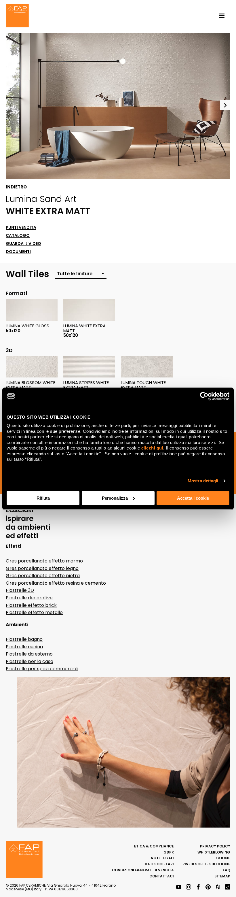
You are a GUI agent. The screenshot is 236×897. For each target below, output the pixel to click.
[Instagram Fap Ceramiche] (188, 887)
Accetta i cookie (193, 498)
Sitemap (222, 876)
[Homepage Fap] (17, 16)
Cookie (223, 858)
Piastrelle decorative (29, 597)
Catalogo (18, 235)
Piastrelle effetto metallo (34, 612)
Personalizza (115, 498)
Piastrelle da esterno (29, 654)
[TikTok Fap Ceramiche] (227, 887)
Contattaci (161, 876)
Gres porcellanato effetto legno (42, 568)
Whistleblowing (213, 852)
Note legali (162, 858)
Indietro (16, 187)
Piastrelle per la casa (29, 661)
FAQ (226, 870)
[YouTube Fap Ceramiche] (178, 887)
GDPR (168, 852)
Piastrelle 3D (20, 590)
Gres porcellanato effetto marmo (44, 561)
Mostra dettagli (203, 480)
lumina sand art (41, 198)
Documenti (18, 252)
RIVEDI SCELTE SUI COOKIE (206, 864)
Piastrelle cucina (24, 646)
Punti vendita (21, 227)
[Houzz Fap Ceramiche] (217, 887)
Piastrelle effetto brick (31, 605)
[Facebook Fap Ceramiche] (198, 887)
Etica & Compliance (154, 846)
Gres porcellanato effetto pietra (43, 575)
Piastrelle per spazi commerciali (42, 668)
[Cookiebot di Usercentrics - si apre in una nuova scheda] (204, 396)
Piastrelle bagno (24, 639)
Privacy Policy (215, 846)
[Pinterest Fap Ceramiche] (208, 887)
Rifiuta (43, 498)
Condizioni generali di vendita (143, 870)
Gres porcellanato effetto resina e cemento (56, 583)
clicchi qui (152, 447)
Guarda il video (23, 243)
